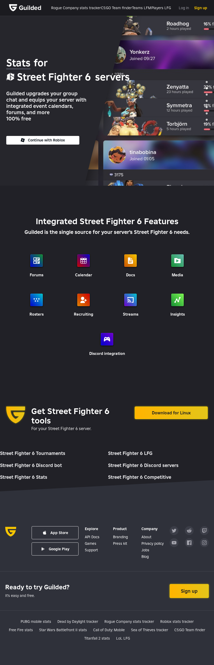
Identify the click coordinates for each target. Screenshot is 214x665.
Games (90, 543)
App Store (59, 532)
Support (91, 550)
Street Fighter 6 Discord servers (143, 465)
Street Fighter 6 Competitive (139, 477)
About (146, 537)
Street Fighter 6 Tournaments (32, 453)
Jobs (145, 550)
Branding (120, 537)
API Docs (92, 537)
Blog (145, 556)
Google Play (59, 549)
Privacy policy (152, 543)
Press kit (120, 543)
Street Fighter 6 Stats (23, 477)
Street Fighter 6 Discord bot (31, 465)
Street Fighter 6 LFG (130, 453)
